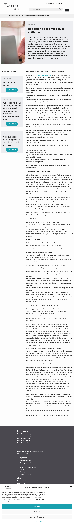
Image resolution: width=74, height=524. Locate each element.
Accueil (18, 15)
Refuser (37, 512)
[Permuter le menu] (67, 10)
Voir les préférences (37, 517)
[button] (71, 487)
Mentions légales (37, 521)
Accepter (37, 506)
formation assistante (45, 75)
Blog (22, 15)
